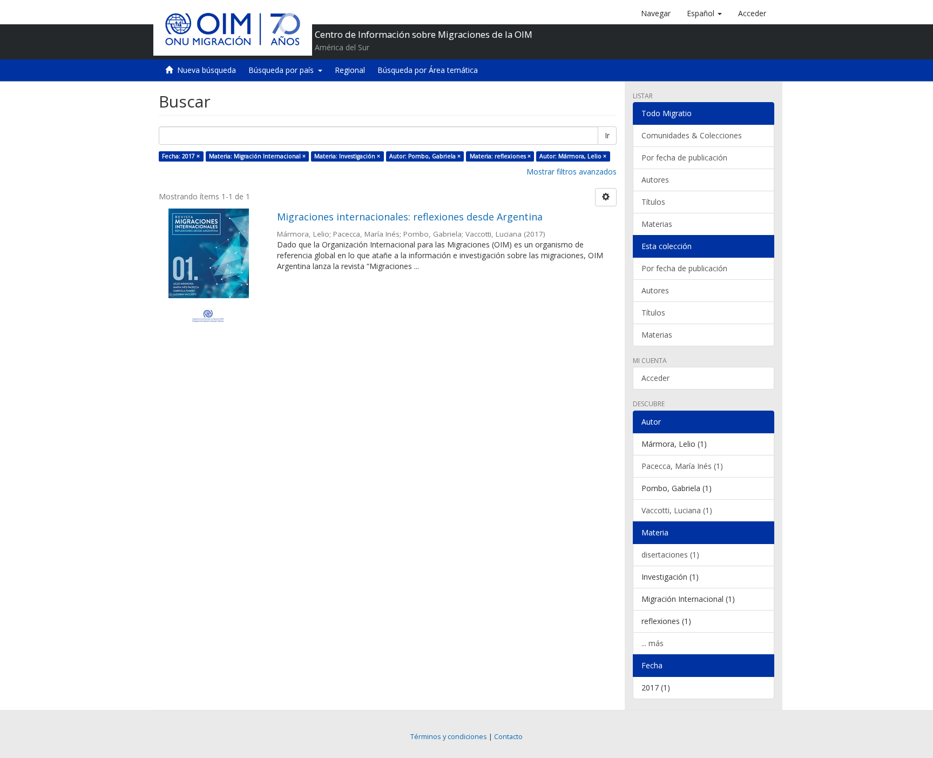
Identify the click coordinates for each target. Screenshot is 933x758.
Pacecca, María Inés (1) (682, 466)
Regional (350, 70)
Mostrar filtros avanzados (571, 171)
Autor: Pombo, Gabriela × (425, 156)
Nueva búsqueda (206, 70)
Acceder (655, 378)
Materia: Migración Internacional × (257, 156)
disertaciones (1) (670, 554)
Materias (656, 224)
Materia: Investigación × (347, 156)
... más (652, 643)
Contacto (508, 736)
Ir (607, 135)
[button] (704, 13)
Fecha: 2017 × (181, 156)
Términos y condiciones (448, 736)
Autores (655, 180)
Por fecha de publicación (684, 157)
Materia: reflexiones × (500, 156)
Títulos (653, 202)
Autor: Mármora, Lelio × (572, 156)
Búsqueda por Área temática (427, 70)
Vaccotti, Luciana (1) (676, 510)
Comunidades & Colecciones (691, 135)
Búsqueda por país (283, 70)
